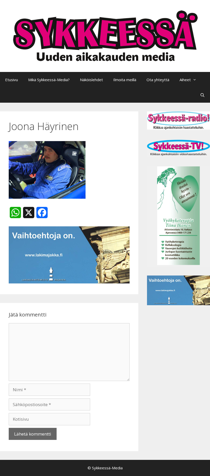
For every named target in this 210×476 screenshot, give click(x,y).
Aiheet (185, 79)
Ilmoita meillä (124, 79)
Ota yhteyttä (157, 79)
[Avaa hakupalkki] (202, 95)
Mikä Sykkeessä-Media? (49, 79)
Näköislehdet (91, 79)
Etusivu (11, 79)
